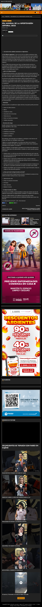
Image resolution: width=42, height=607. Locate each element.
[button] (1, 12)
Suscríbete (40, 12)
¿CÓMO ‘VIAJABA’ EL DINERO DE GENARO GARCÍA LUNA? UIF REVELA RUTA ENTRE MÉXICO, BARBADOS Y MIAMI (15, 222)
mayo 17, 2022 (5, 27)
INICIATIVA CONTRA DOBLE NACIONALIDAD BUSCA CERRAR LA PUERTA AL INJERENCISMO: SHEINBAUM (34, 223)
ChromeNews (23, 605)
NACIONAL (4, 20)
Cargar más (21, 598)
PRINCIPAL (9, 20)
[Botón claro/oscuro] (36, 12)
